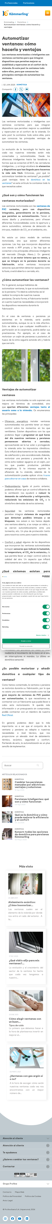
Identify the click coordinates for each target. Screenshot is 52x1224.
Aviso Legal (7, 1200)
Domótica (21, 22)
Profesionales (11, 3)
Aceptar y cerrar (26, 641)
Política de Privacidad (12, 1196)
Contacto (7, 1192)
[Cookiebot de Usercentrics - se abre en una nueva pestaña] (39, 576)
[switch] (46, 613)
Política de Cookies (33, 1196)
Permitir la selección (26, 646)
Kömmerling (9, 22)
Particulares (28, 3)
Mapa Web (19, 1192)
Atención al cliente (13, 1145)
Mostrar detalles (41, 635)
